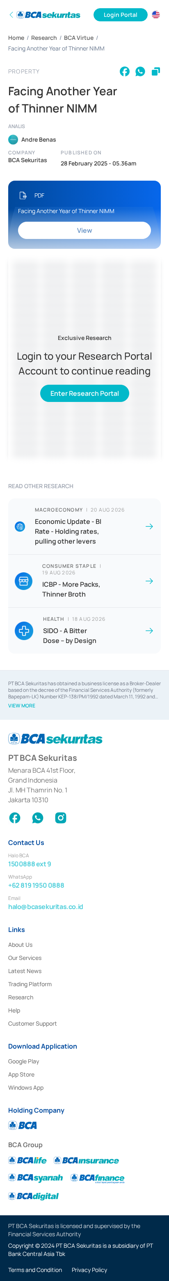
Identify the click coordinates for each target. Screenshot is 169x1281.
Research (44, 37)
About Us (20, 944)
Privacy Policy (89, 1270)
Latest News (24, 971)
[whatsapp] (140, 71)
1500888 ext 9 (29, 863)
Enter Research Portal (84, 393)
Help (14, 1010)
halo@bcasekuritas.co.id (45, 906)
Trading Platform (30, 984)
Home (16, 37)
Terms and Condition (35, 1270)
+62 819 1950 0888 (36, 885)
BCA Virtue (79, 37)
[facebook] (125, 71)
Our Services (24, 958)
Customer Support (32, 1023)
